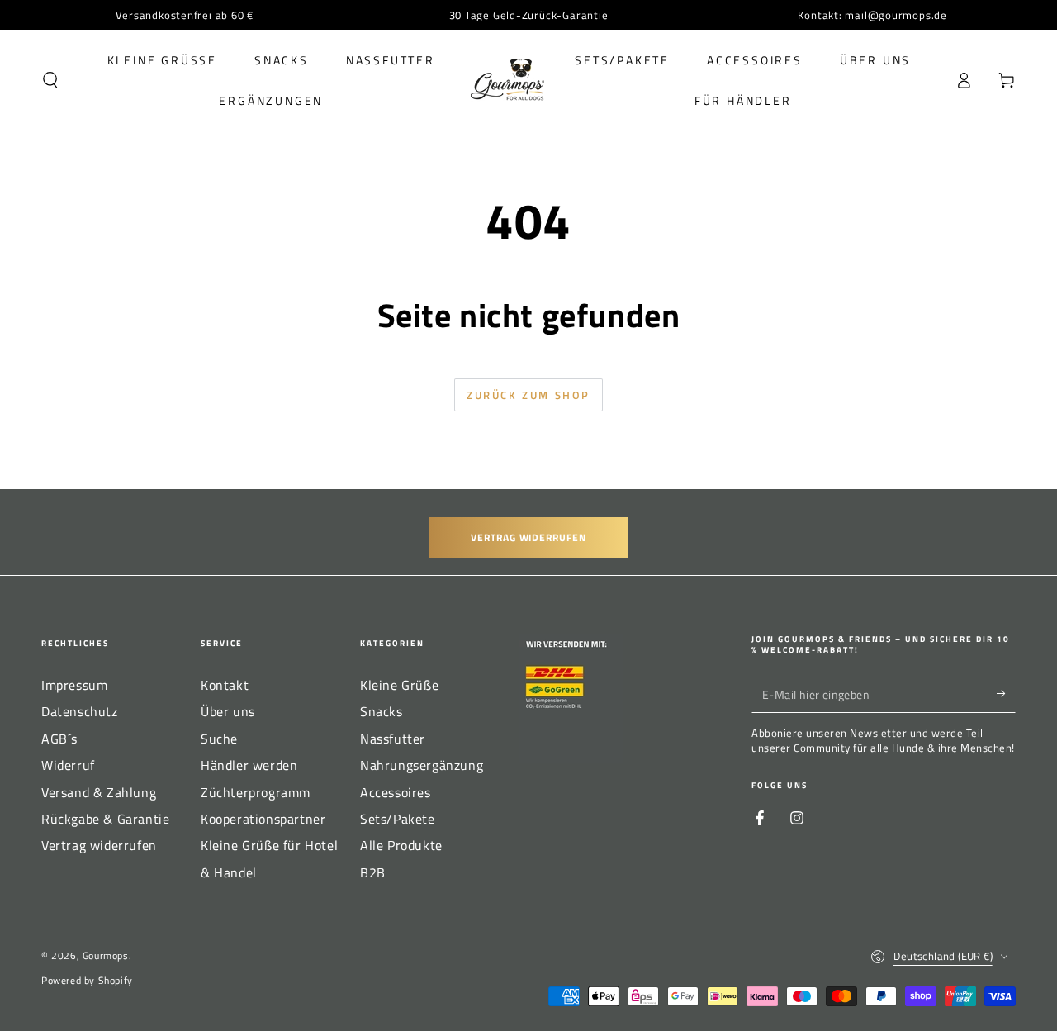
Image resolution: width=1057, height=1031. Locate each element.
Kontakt (225, 685)
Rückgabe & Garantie (105, 819)
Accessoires (395, 792)
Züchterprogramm (255, 792)
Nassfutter (392, 738)
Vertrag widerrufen (528, 537)
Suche (219, 738)
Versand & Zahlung (98, 792)
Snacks (381, 711)
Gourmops (106, 955)
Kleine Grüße (399, 685)
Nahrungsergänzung (421, 765)
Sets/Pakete (397, 819)
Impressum (74, 685)
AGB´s (59, 738)
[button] (50, 80)
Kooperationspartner (263, 819)
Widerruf (68, 765)
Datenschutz (79, 711)
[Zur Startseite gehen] (507, 80)
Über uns (228, 711)
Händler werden (249, 765)
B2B (373, 872)
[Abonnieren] (1006, 694)
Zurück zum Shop (528, 395)
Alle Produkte (401, 845)
